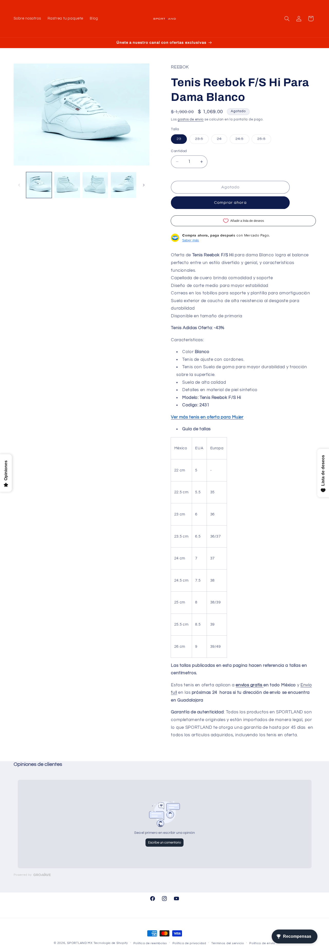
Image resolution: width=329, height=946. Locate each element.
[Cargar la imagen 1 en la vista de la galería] (39, 185)
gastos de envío (191, 119)
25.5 (264, 140)
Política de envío (262, 943)
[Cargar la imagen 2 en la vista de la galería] (67, 185)
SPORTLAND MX (80, 943)
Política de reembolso (150, 943)
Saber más (190, 240)
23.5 (202, 140)
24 (222, 140)
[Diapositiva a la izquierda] (19, 185)
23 (182, 140)
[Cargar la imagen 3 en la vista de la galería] (95, 185)
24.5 (242, 140)
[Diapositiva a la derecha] (143, 185)
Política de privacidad (189, 943)
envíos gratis (249, 685)
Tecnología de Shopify (111, 943)
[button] (287, 18)
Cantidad (179, 151)
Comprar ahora (230, 202)
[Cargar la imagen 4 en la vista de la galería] (123, 185)
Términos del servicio (227, 943)
